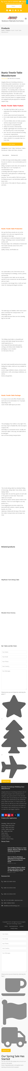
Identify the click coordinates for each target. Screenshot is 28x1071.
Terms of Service (6, 837)
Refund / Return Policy (7, 839)
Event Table (11, 148)
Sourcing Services (13, 926)
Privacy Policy (5, 835)
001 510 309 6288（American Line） (13, 900)
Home (3, 30)
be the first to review (14, 78)
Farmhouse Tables (20, 148)
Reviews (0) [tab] (14, 155)
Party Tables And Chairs (7, 827)
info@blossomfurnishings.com (12, 905)
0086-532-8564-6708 (10, 887)
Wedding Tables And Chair (8, 823)
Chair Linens (4, 833)
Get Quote (12, 144)
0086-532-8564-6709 (10, 894)
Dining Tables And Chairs (8, 825)
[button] (26, 18)
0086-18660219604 (9, 903)
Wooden (20, 150)
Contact (21, 926)
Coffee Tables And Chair (7, 829)
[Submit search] (20, 6)
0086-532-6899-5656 (10, 881)
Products (8, 30)
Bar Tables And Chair (7, 831)
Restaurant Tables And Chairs (9, 150)
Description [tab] (6, 155)
